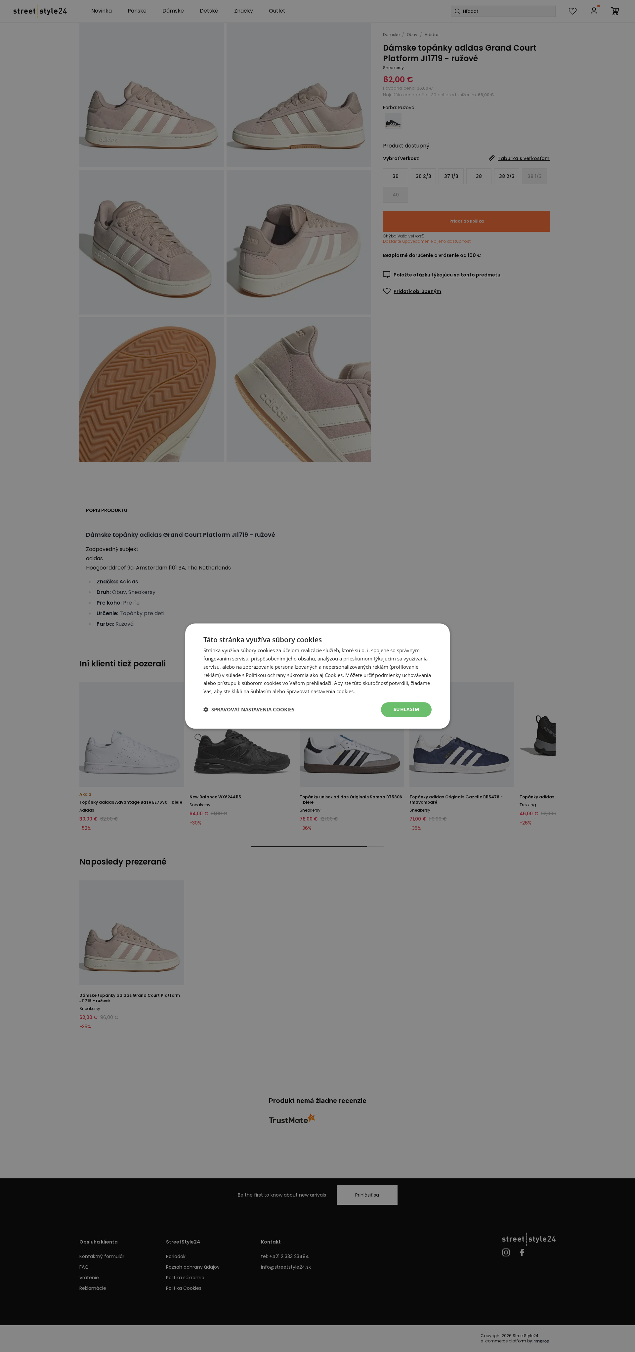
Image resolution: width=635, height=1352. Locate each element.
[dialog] (317, 676)
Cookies (334, 675)
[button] (248, 709)
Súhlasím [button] (406, 709)
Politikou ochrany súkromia (277, 675)
